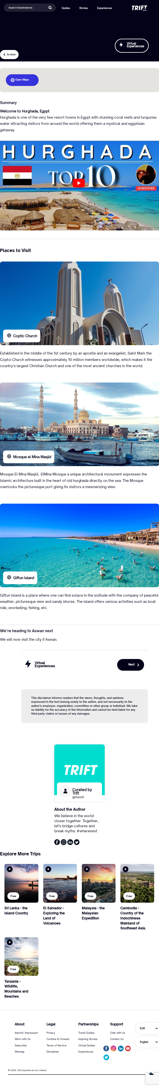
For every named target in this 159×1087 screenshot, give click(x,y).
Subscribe (21, 1045)
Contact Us (117, 1039)
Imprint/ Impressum (26, 1032)
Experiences (85, 1051)
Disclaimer (53, 1051)
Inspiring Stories (88, 1039)
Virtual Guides (86, 1045)
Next (131, 664)
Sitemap (19, 1051)
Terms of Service (57, 1045)
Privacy (51, 1032)
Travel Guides (86, 1032)
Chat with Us (117, 1032)
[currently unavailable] (106, 1057)
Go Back (11, 54)
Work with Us (22, 1039)
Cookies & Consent (58, 1039)
